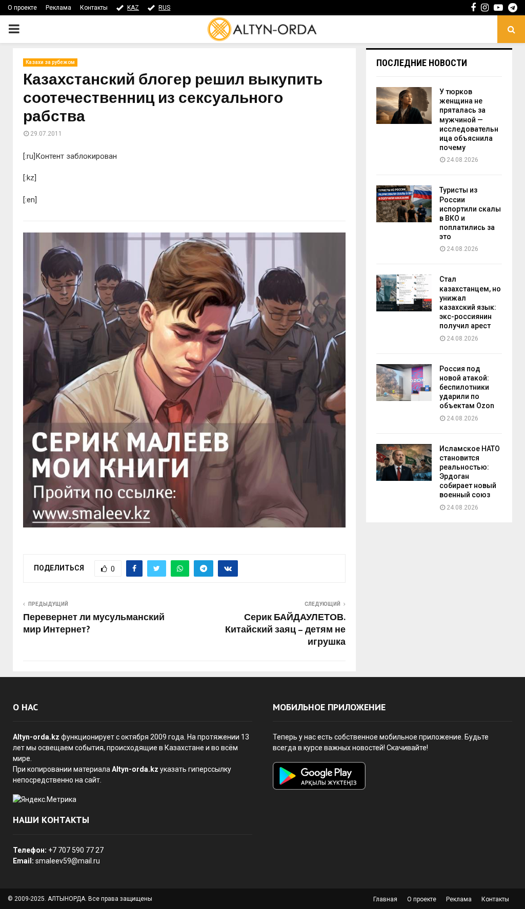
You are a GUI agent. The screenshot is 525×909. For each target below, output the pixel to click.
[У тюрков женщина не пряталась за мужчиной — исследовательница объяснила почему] (404, 105)
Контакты (94, 7)
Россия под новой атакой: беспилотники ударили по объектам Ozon (466, 387)
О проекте (22, 7)
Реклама (58, 7)
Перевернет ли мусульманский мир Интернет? (94, 624)
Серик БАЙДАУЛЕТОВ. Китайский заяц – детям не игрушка (285, 630)
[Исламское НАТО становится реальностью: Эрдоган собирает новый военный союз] (404, 462)
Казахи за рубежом (50, 62)
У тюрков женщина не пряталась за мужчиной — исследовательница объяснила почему (468, 120)
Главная (385, 899)
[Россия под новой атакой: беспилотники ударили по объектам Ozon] (404, 382)
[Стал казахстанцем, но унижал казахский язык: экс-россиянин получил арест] (404, 292)
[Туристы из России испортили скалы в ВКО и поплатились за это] (404, 203)
